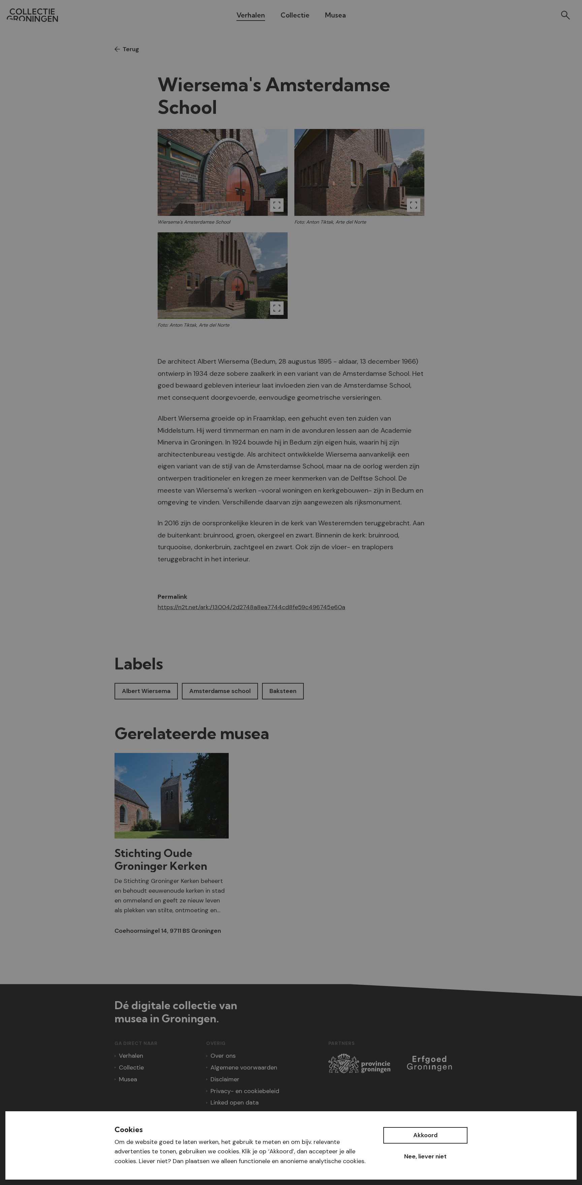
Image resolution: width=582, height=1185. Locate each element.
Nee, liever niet (425, 1156)
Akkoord (425, 1135)
